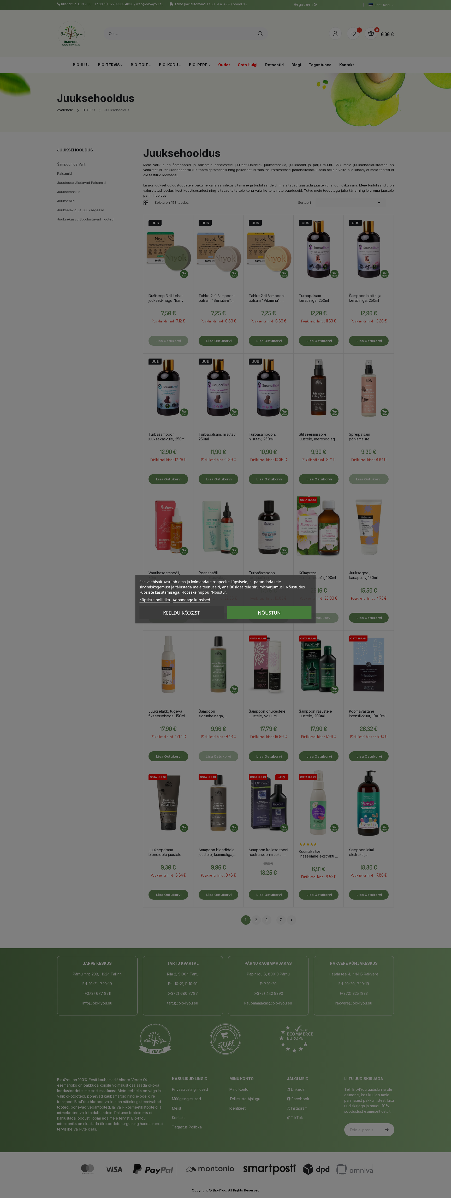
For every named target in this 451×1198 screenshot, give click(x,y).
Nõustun (269, 612)
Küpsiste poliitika (154, 599)
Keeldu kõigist (181, 612)
